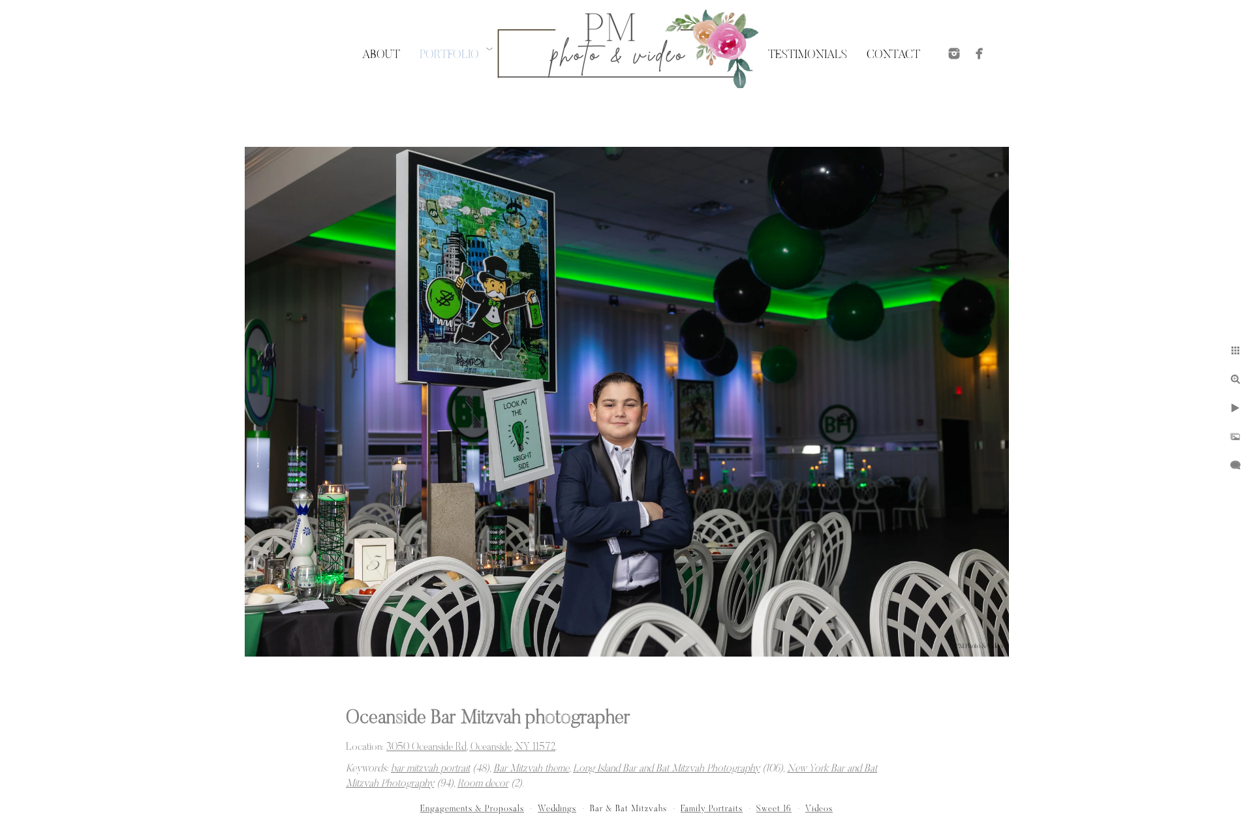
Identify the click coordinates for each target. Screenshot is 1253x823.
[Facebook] (979, 53)
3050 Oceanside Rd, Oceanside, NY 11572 (470, 747)
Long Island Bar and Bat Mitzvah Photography (666, 769)
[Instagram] (954, 53)
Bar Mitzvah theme (531, 769)
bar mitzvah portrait (430, 769)
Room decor (482, 784)
